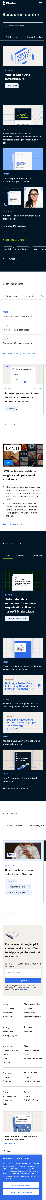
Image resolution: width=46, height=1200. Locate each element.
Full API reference (32, 1100)
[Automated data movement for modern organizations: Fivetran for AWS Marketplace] (23, 597)
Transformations (10, 1009)
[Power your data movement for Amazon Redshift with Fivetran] (23, 654)
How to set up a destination (16, 329)
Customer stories (10, 1051)
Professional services (33, 1058)
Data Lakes (12, 85)
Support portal (9, 1096)
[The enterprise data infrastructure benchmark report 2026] (23, 165)
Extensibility (29, 1012)
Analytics (23, 249)
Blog (26, 1046)
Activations (8, 1016)
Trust (26, 1092)
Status (27, 1096)
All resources (9, 258)
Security (28, 1009)
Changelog (7, 1100)
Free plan (28, 1032)
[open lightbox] (9, 462)
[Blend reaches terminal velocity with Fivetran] (23, 869)
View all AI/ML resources (14, 226)
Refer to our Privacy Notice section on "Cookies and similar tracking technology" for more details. (21, 1175)
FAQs (5, 1104)
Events (6, 1058)
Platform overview (32, 1004)
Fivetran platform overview (16, 343)
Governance (8, 1012)
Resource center (31, 1051)
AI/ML (8, 249)
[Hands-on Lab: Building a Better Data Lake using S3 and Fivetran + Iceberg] (23, 691)
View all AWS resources (14, 788)
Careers (27, 1077)
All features (8, 1032)
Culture (6, 1077)
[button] (40, 3)
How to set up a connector (16, 316)
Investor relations (32, 1081)
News (26, 1054)
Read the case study (12, 524)
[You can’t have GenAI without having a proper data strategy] (23, 728)
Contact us (8, 1081)
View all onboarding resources (17, 353)
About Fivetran (30, 1073)
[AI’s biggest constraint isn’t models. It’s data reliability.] (23, 203)
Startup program (10, 1035)
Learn (5, 1054)
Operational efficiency (17, 618)
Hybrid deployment (32, 1016)
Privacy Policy (22, 990)
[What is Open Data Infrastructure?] (23, 69)
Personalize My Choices (21, 1192)
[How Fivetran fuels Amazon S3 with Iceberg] (23, 766)
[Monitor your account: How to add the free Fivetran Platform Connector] (23, 389)
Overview (28, 1027)
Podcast (6, 1062)
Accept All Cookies (21, 1185)
